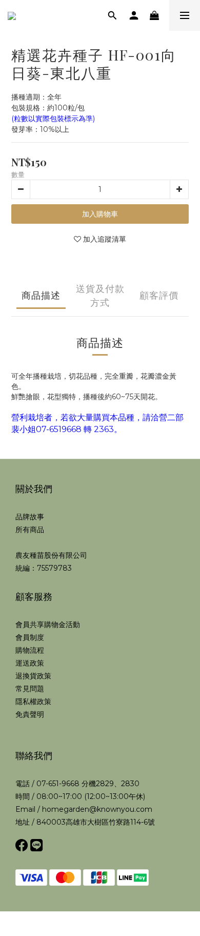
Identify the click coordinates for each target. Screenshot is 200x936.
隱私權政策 (33, 701)
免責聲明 (29, 714)
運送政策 (29, 663)
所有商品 (29, 529)
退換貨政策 (33, 675)
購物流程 (29, 650)
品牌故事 (29, 516)
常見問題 (29, 688)
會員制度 (29, 637)
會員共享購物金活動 (47, 624)
